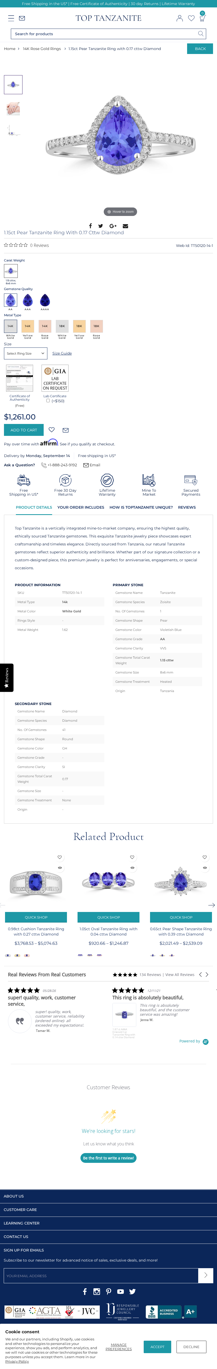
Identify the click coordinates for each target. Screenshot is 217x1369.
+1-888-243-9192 (62, 465)
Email (94, 465)
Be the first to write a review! (108, 1157)
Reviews (187, 507)
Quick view (59, 868)
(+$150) (58, 401)
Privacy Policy (17, 1361)
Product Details (34, 507)
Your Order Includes (80, 507)
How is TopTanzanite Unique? (141, 507)
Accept (157, 1347)
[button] (200, 974)
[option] (120, 138)
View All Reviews (180, 974)
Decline (191, 1347)
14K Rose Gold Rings (42, 48)
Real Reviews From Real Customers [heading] (47, 974)
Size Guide (62, 353)
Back (200, 48)
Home (9, 48)
